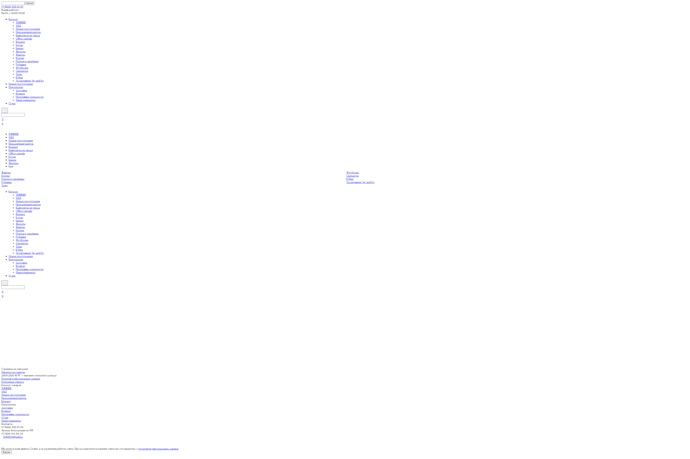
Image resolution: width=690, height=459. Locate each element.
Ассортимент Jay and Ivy (30, 80)
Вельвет (20, 41)
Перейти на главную (13, 372)
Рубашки (21, 64)
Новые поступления (28, 29)
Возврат (20, 93)
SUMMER (21, 22)
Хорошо (6, 452)
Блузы (19, 45)
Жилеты (21, 51)
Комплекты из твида (28, 35)
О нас (12, 103)
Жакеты (20, 54)
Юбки (19, 77)
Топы (19, 74)
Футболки (22, 67)
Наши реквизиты (25, 100)
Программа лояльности (29, 96)
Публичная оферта (12, 382)
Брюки (19, 48)
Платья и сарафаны (27, 61)
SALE (18, 25)
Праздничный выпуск (28, 32)
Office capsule (24, 38)
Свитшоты (22, 71)
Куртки (20, 58)
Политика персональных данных (20, 378)
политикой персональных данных (158, 448)
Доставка (21, 90)
